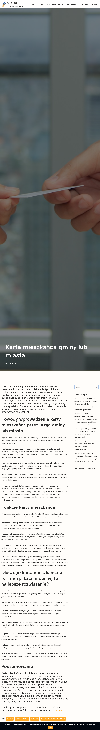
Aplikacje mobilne (11, 363)
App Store (34, 719)
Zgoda (50, 727)
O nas (47, 4)
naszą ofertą (60, 710)
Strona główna (37, 4)
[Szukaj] (96, 387)
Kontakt (95, 4)
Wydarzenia (84, 4)
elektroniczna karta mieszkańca (53, 719)
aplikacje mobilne (22, 719)
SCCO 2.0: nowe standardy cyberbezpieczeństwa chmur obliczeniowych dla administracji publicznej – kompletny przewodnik (85, 404)
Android (10, 719)
